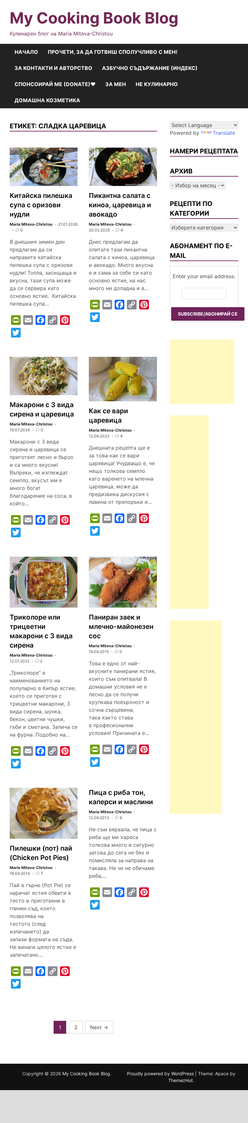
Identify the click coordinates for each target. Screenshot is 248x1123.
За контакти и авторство (53, 68)
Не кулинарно (157, 84)
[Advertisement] (202, 371)
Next (99, 1027)
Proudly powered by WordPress (161, 1073)
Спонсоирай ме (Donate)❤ (55, 84)
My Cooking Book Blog (94, 17)
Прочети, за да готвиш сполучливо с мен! (112, 52)
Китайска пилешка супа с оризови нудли (41, 204)
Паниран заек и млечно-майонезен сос (121, 626)
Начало (26, 52)
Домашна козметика (47, 100)
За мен (115, 84)
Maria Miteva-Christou (31, 224)
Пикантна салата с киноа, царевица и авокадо (120, 204)
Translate (224, 133)
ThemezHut (180, 1080)
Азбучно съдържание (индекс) (150, 68)
